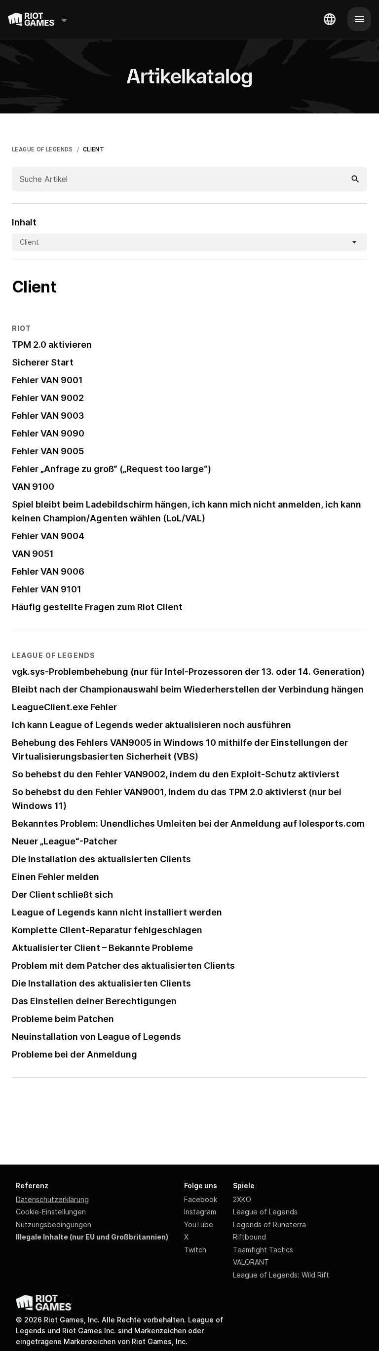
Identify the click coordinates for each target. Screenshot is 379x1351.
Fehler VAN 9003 (48, 415)
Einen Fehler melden (55, 877)
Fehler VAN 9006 (48, 571)
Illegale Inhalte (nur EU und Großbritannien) (92, 1237)
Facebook (200, 1199)
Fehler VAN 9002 (48, 398)
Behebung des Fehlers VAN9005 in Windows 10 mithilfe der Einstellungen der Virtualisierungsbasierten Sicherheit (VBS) (180, 749)
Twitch (195, 1249)
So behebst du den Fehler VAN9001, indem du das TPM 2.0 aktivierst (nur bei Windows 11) (176, 799)
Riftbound (249, 1237)
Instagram (200, 1211)
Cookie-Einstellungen (51, 1211)
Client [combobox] (29, 242)
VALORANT (251, 1262)
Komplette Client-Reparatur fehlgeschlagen (107, 930)
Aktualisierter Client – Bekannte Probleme (102, 948)
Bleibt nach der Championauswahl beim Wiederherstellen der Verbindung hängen (188, 689)
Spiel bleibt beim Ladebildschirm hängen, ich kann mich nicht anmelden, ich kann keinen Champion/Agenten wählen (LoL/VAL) (186, 511)
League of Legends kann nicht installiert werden (117, 912)
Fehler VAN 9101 (46, 589)
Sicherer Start (43, 362)
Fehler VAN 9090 (48, 433)
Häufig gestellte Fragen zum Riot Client (97, 607)
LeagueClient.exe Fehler (64, 707)
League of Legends (265, 1211)
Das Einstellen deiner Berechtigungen (94, 1001)
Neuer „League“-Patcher (64, 841)
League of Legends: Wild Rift (281, 1275)
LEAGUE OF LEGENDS (42, 149)
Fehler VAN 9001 (47, 380)
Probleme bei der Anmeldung (74, 1054)
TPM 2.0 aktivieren (52, 344)
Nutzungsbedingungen (53, 1224)
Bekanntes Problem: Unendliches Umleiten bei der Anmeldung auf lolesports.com (188, 823)
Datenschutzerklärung (52, 1199)
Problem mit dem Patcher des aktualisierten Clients (123, 965)
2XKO (242, 1199)
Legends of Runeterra (269, 1224)
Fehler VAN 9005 (48, 451)
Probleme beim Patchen (63, 1019)
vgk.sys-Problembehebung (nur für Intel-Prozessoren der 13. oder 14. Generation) (188, 671)
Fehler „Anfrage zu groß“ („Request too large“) (111, 469)
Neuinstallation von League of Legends (96, 1036)
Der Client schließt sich (62, 894)
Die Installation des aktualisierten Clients (101, 859)
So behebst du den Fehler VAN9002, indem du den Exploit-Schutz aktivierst (176, 774)
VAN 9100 (33, 486)
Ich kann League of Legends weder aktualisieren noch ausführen (151, 725)
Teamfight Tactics (263, 1249)
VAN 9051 (33, 553)
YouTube (198, 1224)
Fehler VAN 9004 (48, 536)
